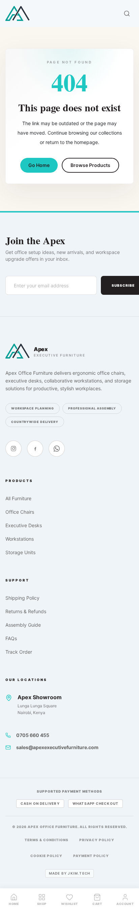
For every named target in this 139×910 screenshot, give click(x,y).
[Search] (127, 13)
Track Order (18, 652)
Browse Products (90, 165)
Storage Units (20, 552)
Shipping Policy (22, 598)
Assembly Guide (23, 625)
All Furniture (18, 498)
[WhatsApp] (57, 448)
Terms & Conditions (46, 840)
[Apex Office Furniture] (17, 13)
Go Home (39, 165)
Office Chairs (19, 512)
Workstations (19, 539)
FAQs (11, 638)
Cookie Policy (46, 856)
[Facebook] (35, 448)
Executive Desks (23, 525)
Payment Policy (91, 856)
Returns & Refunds (25, 611)
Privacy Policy (96, 840)
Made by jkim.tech (69, 873)
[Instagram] (13, 448)
